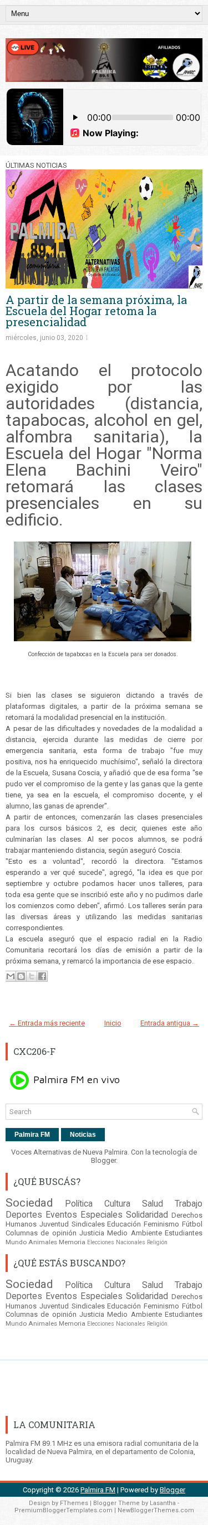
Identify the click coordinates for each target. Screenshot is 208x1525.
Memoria (72, 1242)
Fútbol (192, 1224)
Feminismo (161, 1224)
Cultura (117, 1204)
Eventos (61, 1215)
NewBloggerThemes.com (156, 1510)
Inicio (112, 1023)
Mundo (16, 1242)
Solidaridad (147, 1215)
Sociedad (29, 1202)
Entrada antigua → (169, 1023)
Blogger (103, 1160)
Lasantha (163, 1503)
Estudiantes (183, 1233)
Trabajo (188, 1204)
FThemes (74, 1503)
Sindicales (88, 1224)
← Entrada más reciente (47, 1023)
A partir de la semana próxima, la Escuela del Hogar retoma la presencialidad (96, 310)
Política (79, 1204)
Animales (42, 1242)
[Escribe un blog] (21, 976)
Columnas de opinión (41, 1233)
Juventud (54, 1224)
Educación (124, 1224)
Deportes (24, 1215)
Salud (152, 1204)
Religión (157, 1242)
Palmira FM (32, 1134)
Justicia (91, 1233)
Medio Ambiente (134, 1233)
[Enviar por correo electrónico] (10, 976)
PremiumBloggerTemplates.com (63, 1510)
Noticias (83, 1134)
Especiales (101, 1215)
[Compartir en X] (31, 976)
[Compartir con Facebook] (42, 976)
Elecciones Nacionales (116, 1242)
